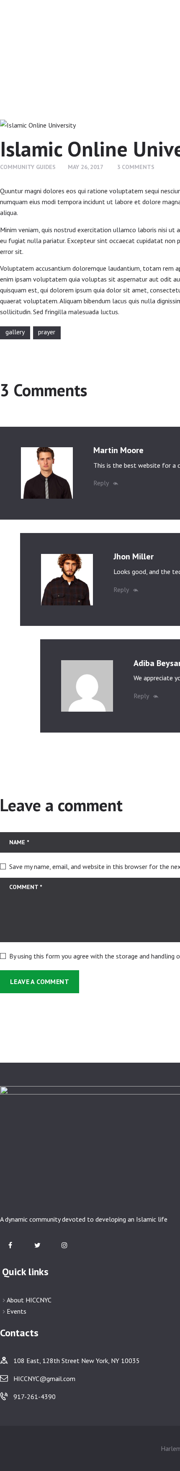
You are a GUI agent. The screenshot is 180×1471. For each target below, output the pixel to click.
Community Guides (28, 167)
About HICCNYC (29, 1300)
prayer (46, 332)
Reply (101, 483)
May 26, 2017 (85, 167)
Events (16, 1311)
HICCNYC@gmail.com (44, 1378)
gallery (15, 332)
